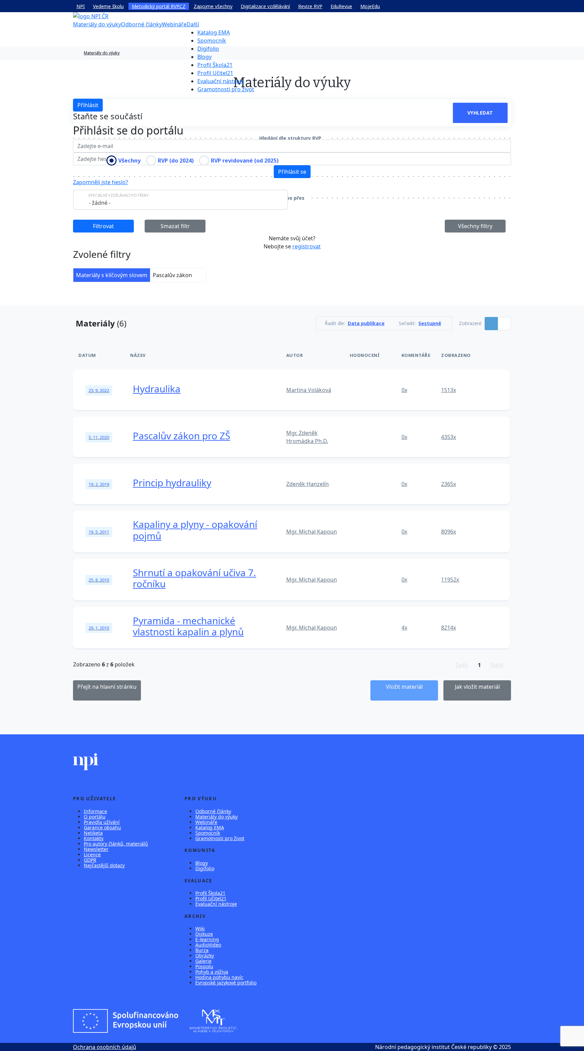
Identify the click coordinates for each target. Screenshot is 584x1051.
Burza (202, 950)
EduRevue (341, 6)
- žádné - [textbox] (100, 202)
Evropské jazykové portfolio (226, 982)
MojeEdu (370, 6)
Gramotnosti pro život (225, 89)
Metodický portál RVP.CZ (159, 6)
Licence (92, 854)
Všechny (129, 160)
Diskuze (204, 934)
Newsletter (96, 849)
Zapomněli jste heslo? (100, 182)
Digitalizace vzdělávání (265, 6)
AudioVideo (208, 945)
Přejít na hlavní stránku (107, 686)
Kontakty (93, 838)
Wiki (200, 928)
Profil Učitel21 (215, 73)
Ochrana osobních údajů (104, 1047)
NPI (80, 6)
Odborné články (141, 24)
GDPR (90, 860)
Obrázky (204, 955)
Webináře (174, 24)
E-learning (207, 939)
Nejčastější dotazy (104, 865)
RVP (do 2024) (176, 160)
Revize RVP (310, 6)
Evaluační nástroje (220, 81)
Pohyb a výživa (211, 972)
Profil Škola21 (215, 65)
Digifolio (208, 48)
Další (193, 24)
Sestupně (429, 323)
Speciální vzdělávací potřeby (118, 195)
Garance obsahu (102, 827)
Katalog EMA (213, 32)
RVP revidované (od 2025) (244, 160)
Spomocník (211, 40)
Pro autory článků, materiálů (116, 843)
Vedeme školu (108, 6)
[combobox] (180, 200)
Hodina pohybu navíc (219, 977)
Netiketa (93, 833)
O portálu (94, 816)
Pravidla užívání (102, 822)
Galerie (203, 961)
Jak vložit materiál (477, 686)
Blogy (204, 56)
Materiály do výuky (97, 24)
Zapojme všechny (213, 6)
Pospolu (204, 966)
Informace (95, 811)
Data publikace (366, 323)
